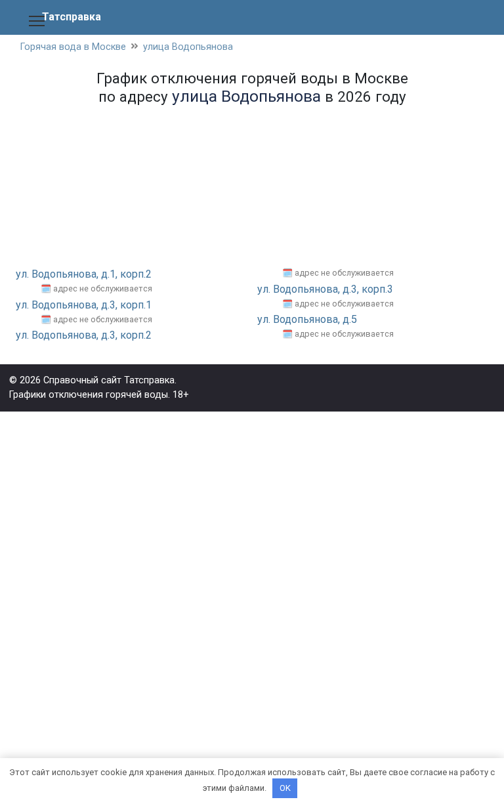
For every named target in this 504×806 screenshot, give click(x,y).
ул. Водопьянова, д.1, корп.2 (84, 274)
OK (285, 788)
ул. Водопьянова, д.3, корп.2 (84, 335)
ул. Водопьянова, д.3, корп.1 (84, 305)
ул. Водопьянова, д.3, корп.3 (325, 289)
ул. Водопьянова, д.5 (307, 319)
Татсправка (71, 17)
